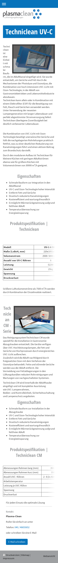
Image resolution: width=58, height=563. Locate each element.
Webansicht (49, 556)
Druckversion (13, 555)
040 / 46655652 (22, 527)
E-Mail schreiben (16, 541)
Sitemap (25, 555)
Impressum (8, 558)
